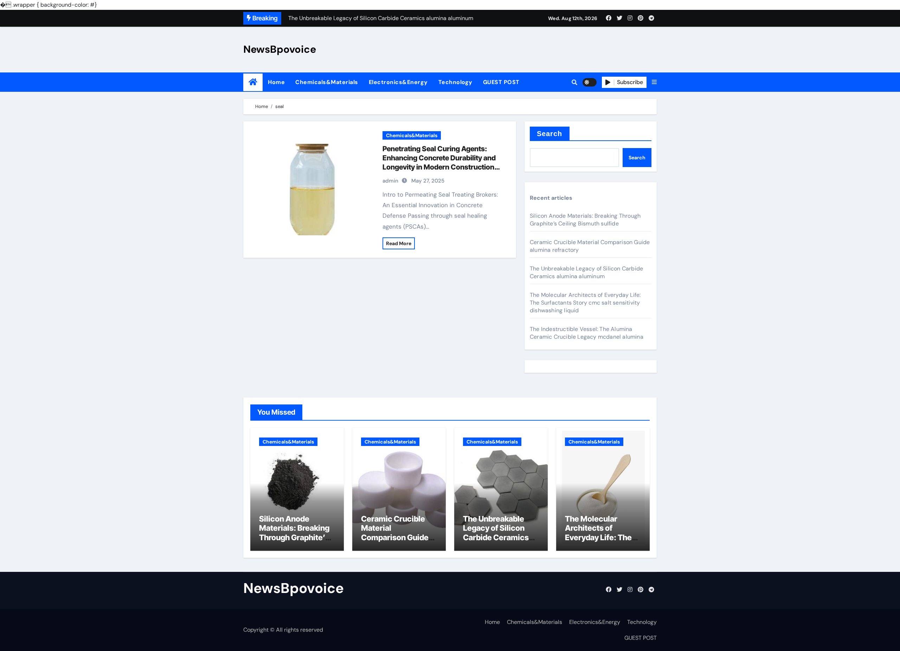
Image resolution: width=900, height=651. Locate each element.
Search (549, 134)
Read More (398, 243)
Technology (455, 82)
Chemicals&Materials (326, 82)
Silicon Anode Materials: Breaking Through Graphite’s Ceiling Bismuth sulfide (585, 219)
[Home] (253, 82)
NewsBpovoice (279, 49)
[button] (654, 82)
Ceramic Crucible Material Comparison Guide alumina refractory (395, 532)
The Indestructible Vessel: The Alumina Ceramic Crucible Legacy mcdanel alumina (586, 332)
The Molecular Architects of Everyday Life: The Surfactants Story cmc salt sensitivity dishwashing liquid (585, 302)
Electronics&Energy (398, 82)
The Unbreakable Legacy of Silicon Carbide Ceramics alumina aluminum (586, 272)
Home (276, 82)
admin (390, 180)
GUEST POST (501, 82)
